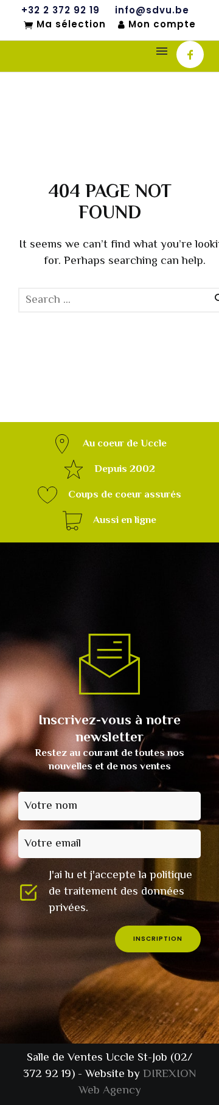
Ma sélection (71, 25)
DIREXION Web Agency (137, 1082)
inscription (157, 938)
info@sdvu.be (152, 10)
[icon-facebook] (190, 54)
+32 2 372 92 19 (60, 10)
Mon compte (162, 24)
